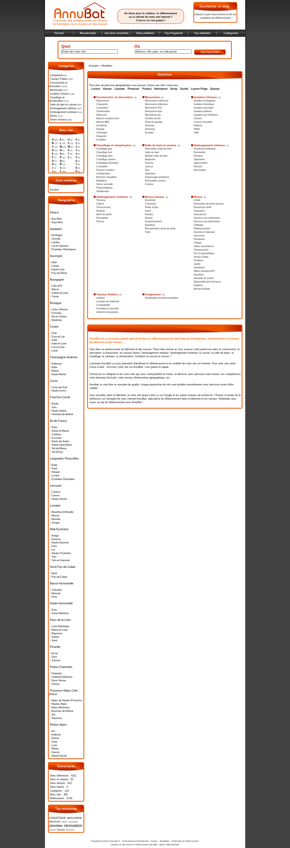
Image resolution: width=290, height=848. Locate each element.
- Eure (53, 609)
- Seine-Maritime (59, 613)
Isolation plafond (202, 111)
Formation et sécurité (107, 308)
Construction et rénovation (58, 84)
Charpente (102, 104)
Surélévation (103, 111)
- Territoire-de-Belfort (61, 414)
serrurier (52, 830)
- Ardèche (55, 734)
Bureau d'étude (202, 288)
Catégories (231, 33)
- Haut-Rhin (56, 222)
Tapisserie (199, 159)
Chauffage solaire (105, 159)
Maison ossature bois (107, 118)
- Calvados (56, 589)
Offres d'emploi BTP (204, 271)
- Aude (53, 464)
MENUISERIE (74, 818)
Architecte (101, 125)
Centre (54, 326)
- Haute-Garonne (59, 542)
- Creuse (55, 495)
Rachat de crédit (202, 207)
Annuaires (199, 210)
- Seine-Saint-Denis (61, 444)
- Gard (53, 468)
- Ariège (54, 535)
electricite (54, 821)
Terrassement (201, 249)
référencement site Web (146, 844)
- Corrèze (55, 491)
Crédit (197, 200)
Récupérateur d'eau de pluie (160, 228)
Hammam (150, 173)
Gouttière (101, 139)
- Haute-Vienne (58, 498)
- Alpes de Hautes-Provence (66, 700)
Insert (148, 210)
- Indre (53, 339)
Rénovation (200, 170)
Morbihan (107, 65)
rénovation (73, 825)
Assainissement (153, 221)
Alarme (149, 218)
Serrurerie (199, 235)
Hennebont (160, 88)
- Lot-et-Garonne (59, 245)
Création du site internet (122, 844)
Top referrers (202, 33)
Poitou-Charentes (61, 667)
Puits (147, 232)
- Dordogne (56, 235)
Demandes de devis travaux (209, 203)
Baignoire (150, 159)
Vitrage (197, 242)
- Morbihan (56, 320)
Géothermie (102, 191)
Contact (153, 841)
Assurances (200, 214)
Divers (53, 115)
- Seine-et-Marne (59, 430)
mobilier (100, 298)
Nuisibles (199, 274)
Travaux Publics (59, 78)
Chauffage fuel (104, 152)
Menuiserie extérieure (156, 100)
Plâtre (197, 129)
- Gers (53, 546)
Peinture (198, 155)
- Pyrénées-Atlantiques (63, 249)
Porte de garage (153, 122)
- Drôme (54, 738)
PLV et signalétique (204, 253)
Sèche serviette (104, 184)
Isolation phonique (204, 107)
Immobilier (199, 267)
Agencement (200, 163)
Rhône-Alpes (58, 724)
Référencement (202, 228)
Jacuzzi (149, 166)
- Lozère (54, 475)
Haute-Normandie (61, 603)
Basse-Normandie (61, 583)
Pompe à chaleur (105, 170)
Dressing (150, 129)
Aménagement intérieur (63, 108)
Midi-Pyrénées (59, 529)
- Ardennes (56, 363)
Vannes (107, 88)
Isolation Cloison (59, 93)
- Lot (52, 549)
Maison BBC (103, 122)
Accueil (59, 33)
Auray (173, 88)
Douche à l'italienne (204, 232)
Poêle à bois (151, 207)
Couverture (102, 107)
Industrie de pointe (204, 278)
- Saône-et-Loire (59, 292)
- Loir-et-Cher (57, 347)
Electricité (150, 200)
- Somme (55, 660)
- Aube (53, 367)
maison (64, 822)
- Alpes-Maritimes (60, 707)
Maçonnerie (102, 100)
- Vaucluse (56, 718)
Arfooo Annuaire (110, 841)
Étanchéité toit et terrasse (207, 281)
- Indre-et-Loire (58, 343)
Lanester (119, 88)
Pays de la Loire (60, 619)
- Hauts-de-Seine (59, 441)
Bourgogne (57, 279)
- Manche (55, 593)
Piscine (100, 221)
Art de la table (201, 257)
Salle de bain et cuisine (63, 104)
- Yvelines (55, 434)
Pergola (100, 210)
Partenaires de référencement (185, 841)
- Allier (53, 262)
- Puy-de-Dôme (58, 273)
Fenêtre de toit (152, 118)
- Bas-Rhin (56, 218)
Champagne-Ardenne (64, 357)
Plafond (198, 125)
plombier (56, 826)
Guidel (184, 88)
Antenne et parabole (107, 312)
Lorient (95, 88)
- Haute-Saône (58, 410)
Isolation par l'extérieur (206, 114)
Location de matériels (107, 301)
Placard (198, 166)
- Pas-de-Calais (58, 576)
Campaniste (57, 75)
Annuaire (94, 65)
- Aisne (54, 653)
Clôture (100, 203)
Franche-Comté (60, 397)
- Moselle (55, 519)
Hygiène (198, 285)
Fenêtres (198, 260)
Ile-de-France (58, 420)
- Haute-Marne (58, 374)
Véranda (149, 125)
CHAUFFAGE (57, 817)
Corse (54, 380)
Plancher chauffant (106, 177)
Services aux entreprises (207, 218)
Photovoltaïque (104, 187)
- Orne (53, 596)
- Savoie (54, 752)
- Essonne (56, 437)
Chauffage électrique (107, 163)
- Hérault (55, 471)
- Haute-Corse (58, 390)
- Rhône (54, 748)
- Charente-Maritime (61, 676)
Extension (101, 114)
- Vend (53, 640)
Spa (147, 170)
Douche (149, 163)
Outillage (198, 225)
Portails (149, 214)
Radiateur (101, 180)
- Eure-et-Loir (57, 336)
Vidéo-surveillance (204, 246)
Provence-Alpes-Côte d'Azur (63, 692)
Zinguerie (101, 136)
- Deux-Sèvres (58, 680)
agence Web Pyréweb (169, 844)
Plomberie (199, 239)
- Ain (52, 731)
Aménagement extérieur (63, 112)
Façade (100, 129)
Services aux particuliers (207, 221)
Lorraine (55, 505)
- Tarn (53, 556)
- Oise (53, 656)
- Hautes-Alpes (58, 703)
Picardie (55, 646)
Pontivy (147, 88)
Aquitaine (56, 229)
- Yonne (54, 296)
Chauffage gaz (104, 148)
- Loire (53, 745)
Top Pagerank (174, 33)
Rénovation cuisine (155, 180)
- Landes (55, 242)
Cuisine (149, 184)
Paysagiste (102, 218)
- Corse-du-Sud (58, 387)
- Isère (53, 741)
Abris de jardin (104, 214)
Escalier (149, 132)
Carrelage (101, 132)
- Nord (53, 573)
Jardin (197, 264)
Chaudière (102, 166)
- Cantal (54, 265)
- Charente (56, 673)
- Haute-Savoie (58, 755)
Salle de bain (152, 152)
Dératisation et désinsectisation (162, 298)
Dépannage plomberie (157, 177)
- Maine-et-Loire (59, 629)
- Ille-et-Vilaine (58, 316)
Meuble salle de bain (156, 155)
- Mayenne (56, 633)
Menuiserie (56, 89)
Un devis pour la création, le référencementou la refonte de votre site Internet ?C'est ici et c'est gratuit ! (150, 17)
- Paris (53, 427)
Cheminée (150, 203)
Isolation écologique (204, 100)
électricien (70, 830)
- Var (52, 714)
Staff (196, 132)
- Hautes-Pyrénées (60, 553)
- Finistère (55, 312)
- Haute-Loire (57, 269)
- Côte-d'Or (56, 285)
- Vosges (55, 522)
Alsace (54, 212)
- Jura (53, 407)
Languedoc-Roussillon (64, 458)
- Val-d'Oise (56, 451)
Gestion (54, 189)
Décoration (200, 152)
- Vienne (54, 683)
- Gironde (55, 238)
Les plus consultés (116, 33)
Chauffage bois (104, 155)
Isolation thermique (204, 104)
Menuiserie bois (153, 111)
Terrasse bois (103, 207)
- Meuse (54, 515)
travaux (61, 829)
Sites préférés (145, 33)
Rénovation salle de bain (158, 148)
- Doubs (54, 403)
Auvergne (56, 256)
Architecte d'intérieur (205, 148)
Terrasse (101, 200)
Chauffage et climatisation (57, 99)
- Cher (53, 333)
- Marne (54, 370)
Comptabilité (103, 305)
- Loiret (54, 350)
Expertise (150, 225)
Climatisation (103, 173)
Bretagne (56, 303)
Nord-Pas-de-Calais (63, 566)
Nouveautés (88, 33)
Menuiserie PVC (154, 107)
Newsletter (164, 841)
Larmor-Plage (199, 88)
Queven (215, 88)
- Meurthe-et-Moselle (61, 511)
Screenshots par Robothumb (135, 841)
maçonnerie (73, 822)
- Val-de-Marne (58, 448)
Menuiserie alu (153, 114)
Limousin (56, 485)
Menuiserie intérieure (156, 104)
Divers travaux (58, 119)
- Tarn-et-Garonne (60, 560)
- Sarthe (54, 636)
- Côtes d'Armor (59, 309)
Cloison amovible (203, 122)
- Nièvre (54, 289)
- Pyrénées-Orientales (62, 479)
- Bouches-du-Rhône (61, 710)
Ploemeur (133, 88)
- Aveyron (55, 539)
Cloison (198, 118)
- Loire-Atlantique (59, 626)
